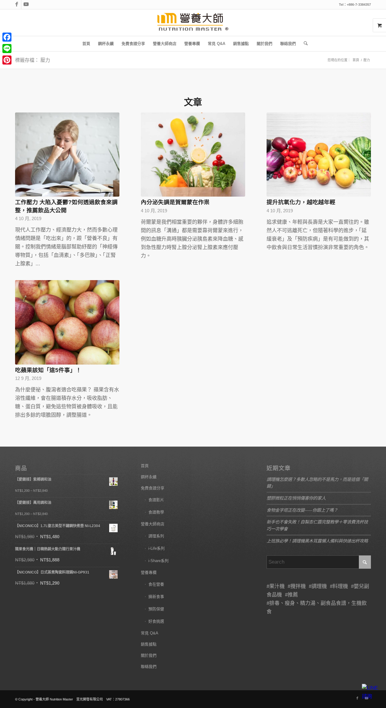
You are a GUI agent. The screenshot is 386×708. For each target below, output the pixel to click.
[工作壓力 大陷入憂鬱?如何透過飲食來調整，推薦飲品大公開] (67, 154)
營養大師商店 (152, 524)
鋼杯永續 (149, 477)
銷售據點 (149, 644)
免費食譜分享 (152, 488)
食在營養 (156, 584)
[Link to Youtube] (25, 4)
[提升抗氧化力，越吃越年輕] (319, 154)
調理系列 (156, 536)
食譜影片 (156, 500)
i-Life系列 (156, 548)
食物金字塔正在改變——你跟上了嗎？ (302, 510)
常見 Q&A (149, 633)
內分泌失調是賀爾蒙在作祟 (175, 202)
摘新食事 (156, 596)
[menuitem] (86, 43)
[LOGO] (193, 22)
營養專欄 (149, 572)
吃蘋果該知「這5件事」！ (48, 370)
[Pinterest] (7, 60)
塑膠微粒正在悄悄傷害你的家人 (296, 498)
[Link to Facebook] (16, 4)
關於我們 (149, 655)
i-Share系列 (158, 560)
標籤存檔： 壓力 (32, 60)
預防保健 (156, 609)
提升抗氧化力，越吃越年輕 (301, 202)
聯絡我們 (149, 666)
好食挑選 (156, 621)
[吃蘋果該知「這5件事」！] (67, 322)
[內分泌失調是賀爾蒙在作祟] (193, 154)
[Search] (304, 43)
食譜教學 (156, 512)
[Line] (7, 48)
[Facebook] (7, 37)
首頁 (145, 465)
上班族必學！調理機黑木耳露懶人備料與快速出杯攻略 (317, 541)
